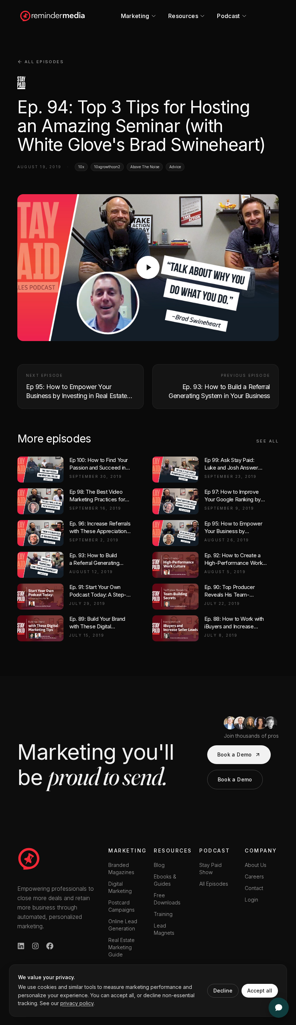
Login (251, 900)
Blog (159, 865)
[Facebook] (49, 946)
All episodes (44, 61)
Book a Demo (234, 754)
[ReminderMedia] (28, 858)
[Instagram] (35, 946)
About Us (255, 865)
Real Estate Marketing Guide (121, 947)
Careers (254, 876)
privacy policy (76, 1003)
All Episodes (213, 884)
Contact (254, 888)
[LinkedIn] (21, 946)
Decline (222, 990)
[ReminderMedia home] (52, 16)
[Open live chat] (279, 1008)
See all (267, 441)
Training (163, 914)
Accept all (259, 990)
